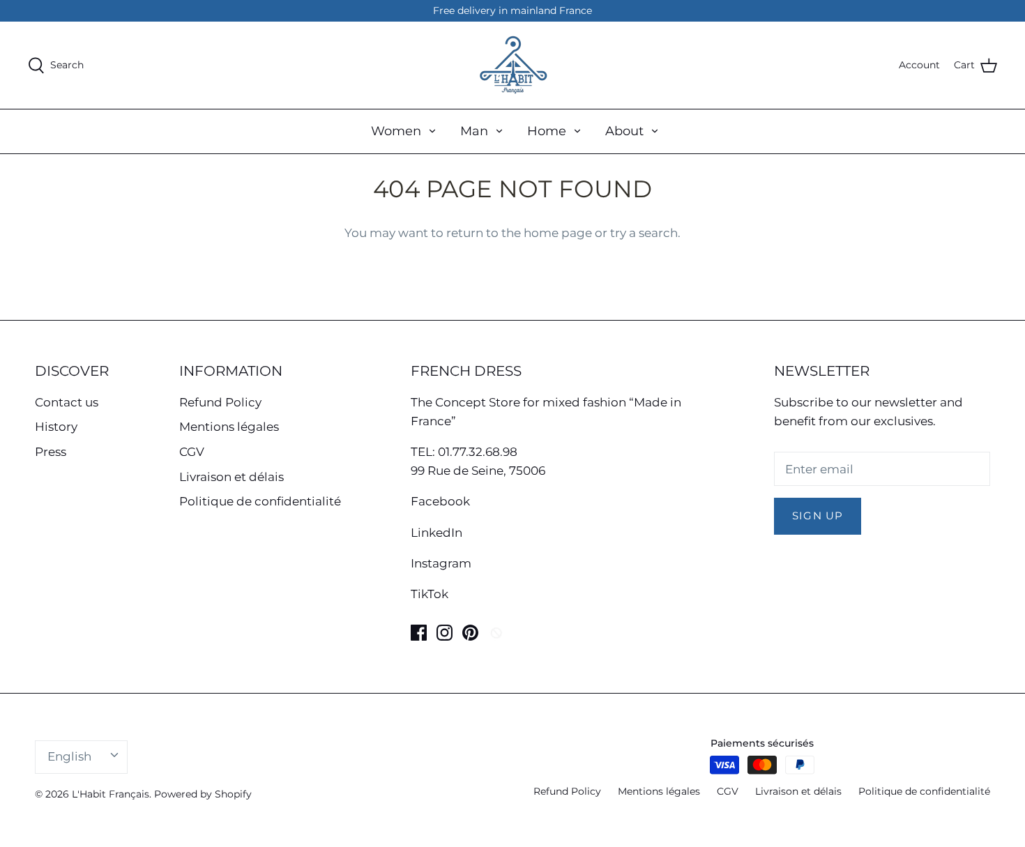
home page (558, 233)
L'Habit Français (110, 794)
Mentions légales (229, 427)
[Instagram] (444, 633)
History (56, 427)
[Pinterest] (470, 633)
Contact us (66, 402)
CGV (191, 452)
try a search (644, 233)
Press (50, 452)
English (69, 756)
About (624, 131)
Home (546, 131)
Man (474, 131)
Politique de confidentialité (260, 501)
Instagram (441, 563)
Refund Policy (220, 402)
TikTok (429, 594)
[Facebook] (419, 633)
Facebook (440, 501)
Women (396, 131)
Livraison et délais (231, 477)
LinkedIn (436, 533)
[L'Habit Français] (512, 65)
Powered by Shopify (203, 794)
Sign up (817, 516)
